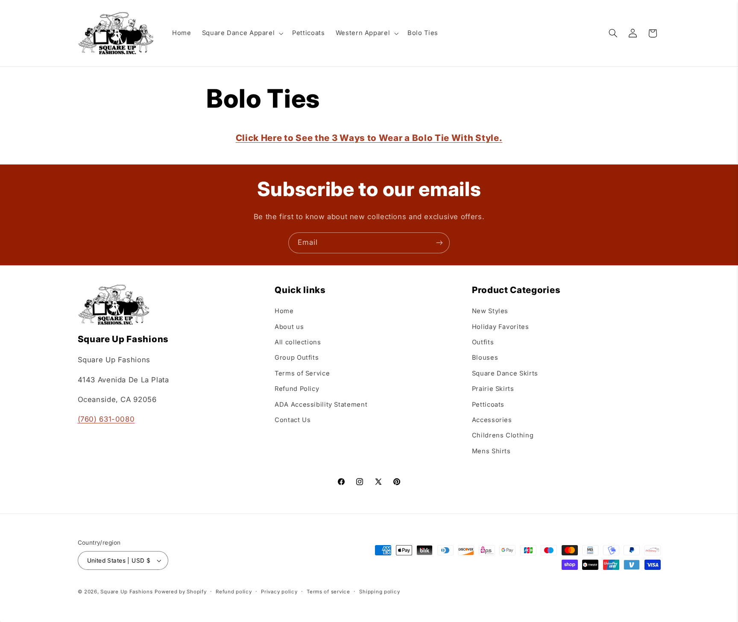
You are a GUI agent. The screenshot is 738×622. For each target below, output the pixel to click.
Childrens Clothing (502, 435)
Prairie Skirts (493, 389)
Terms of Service (302, 373)
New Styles (490, 311)
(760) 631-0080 (106, 419)
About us (289, 327)
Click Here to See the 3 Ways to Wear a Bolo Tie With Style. (369, 137)
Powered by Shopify (180, 592)
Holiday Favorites (500, 327)
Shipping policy (379, 592)
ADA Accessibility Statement (321, 404)
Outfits (483, 342)
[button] (241, 33)
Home (284, 311)
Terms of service (328, 592)
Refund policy (234, 592)
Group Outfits (297, 357)
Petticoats (488, 404)
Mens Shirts (491, 451)
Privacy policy (279, 592)
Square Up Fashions (126, 592)
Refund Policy (297, 389)
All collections (298, 342)
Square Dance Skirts (505, 373)
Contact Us (292, 420)
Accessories (492, 420)
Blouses (485, 357)
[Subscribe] (439, 242)
